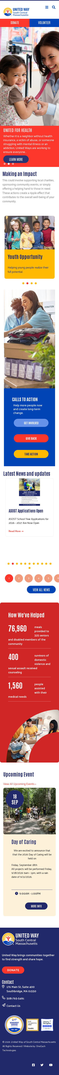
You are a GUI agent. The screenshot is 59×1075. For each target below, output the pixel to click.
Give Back (31, 438)
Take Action (31, 454)
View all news (41, 589)
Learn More (16, 159)
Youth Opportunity (25, 256)
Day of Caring (23, 841)
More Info (36, 906)
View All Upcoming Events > (19, 783)
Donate (15, 22)
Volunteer (44, 22)
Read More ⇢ (16, 531)
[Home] (29, 0)
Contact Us (13, 1005)
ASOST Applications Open (26, 510)
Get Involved (31, 423)
